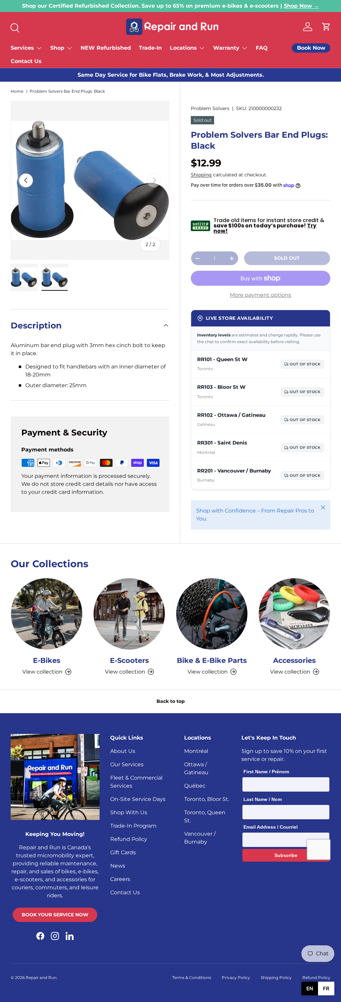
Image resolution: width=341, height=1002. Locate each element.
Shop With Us (128, 812)
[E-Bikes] (46, 614)
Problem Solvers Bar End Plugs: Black (67, 91)
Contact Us (26, 61)
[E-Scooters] (129, 614)
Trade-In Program (133, 826)
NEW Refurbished (106, 48)
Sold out (287, 258)
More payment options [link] (260, 295)
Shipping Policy (276, 977)
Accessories (294, 660)
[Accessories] (294, 614)
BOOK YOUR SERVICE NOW (55, 915)
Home (17, 91)
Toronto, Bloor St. (206, 799)
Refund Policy (128, 839)
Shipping (201, 175)
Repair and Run (41, 977)
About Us (122, 751)
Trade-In (150, 48)
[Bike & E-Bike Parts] (211, 614)
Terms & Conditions (191, 977)
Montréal (196, 751)
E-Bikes (46, 660)
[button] (326, 26)
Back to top (171, 701)
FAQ (262, 48)
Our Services (127, 764)
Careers (120, 879)
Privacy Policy (236, 977)
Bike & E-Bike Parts (212, 660)
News (117, 866)
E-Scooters (129, 660)
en (309, 988)
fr (326, 988)
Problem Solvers (210, 108)
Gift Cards (123, 852)
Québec (194, 786)
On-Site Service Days (138, 799)
